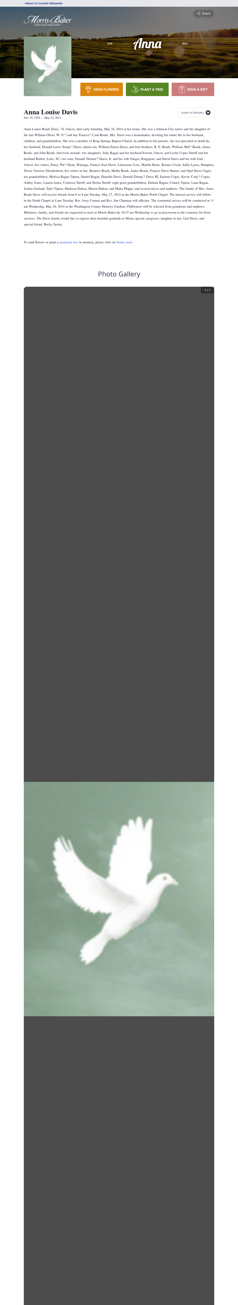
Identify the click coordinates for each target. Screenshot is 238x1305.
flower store (124, 242)
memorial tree (68, 242)
